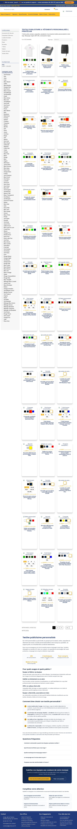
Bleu (5, 159)
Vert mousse (7, 191)
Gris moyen (7, 197)
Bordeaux (6, 114)
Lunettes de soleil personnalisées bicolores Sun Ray (47, 235)
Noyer (5, 297)
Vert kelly (6, 222)
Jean (5, 78)
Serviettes (4, 44)
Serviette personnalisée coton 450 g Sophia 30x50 (29, 272)
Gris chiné (7, 186)
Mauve (5, 231)
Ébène (5, 287)
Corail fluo (7, 229)
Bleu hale (6, 204)
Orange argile (7, 258)
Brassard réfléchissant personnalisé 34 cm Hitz (65, 90)
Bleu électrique (8, 285)
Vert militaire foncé (9, 290)
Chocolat (6, 247)
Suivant (71, 628)
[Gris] (48, 60)
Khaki (5, 96)
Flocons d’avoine (8, 200)
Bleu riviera (7, 269)
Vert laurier (7, 315)
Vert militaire (7, 101)
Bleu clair (6, 153)
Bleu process (7, 166)
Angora (6, 296)
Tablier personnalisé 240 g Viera (65, 309)
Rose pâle (6, 207)
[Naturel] (28, 521)
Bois (5, 112)
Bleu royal (7, 143)
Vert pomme (7, 74)
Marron (6, 125)
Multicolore (7, 116)
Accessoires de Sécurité (8, 33)
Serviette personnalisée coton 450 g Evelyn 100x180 (65, 601)
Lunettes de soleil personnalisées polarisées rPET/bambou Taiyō (64, 380)
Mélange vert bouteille (10, 310)
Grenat (5, 213)
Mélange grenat (8, 305)
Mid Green (6, 162)
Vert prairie (7, 312)
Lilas (5, 80)
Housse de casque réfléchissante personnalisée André (29, 198)
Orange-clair (7, 87)
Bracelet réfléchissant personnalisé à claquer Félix (29, 454)
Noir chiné (7, 184)
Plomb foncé (7, 234)
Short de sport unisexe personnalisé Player (47, 131)
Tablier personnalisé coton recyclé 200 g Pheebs (29, 530)
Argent (5, 161)
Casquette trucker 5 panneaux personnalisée (29, 91)
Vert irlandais (7, 301)
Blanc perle (7, 215)
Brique (5, 202)
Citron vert (6, 148)
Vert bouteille (7, 94)
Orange (6, 152)
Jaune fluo (7, 224)
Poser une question (59, 779)
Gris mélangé (7, 92)
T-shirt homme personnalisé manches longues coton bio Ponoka (64, 423)
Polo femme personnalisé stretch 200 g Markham (47, 168)
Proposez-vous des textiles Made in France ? (36, 762)
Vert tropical (7, 294)
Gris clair (6, 141)
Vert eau (6, 134)
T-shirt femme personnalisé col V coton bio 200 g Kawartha (47, 315)
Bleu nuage (7, 211)
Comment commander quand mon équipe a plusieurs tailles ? (41, 743)
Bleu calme (7, 265)
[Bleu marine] (44, 121)
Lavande (6, 180)
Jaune (5, 132)
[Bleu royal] (48, 266)
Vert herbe (7, 251)
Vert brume (7, 260)
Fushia (6, 173)
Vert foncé (7, 105)
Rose (5, 130)
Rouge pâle (7, 263)
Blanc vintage (7, 272)
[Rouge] (67, 119)
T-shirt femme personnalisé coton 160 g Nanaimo (65, 170)
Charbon (6, 121)
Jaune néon (7, 164)
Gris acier (6, 182)
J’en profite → (69, 2)
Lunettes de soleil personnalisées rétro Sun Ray (29, 127)
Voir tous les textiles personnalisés (39, 779)
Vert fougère (7, 189)
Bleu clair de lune (9, 227)
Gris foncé (7, 89)
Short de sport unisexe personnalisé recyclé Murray (29, 497)
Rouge (5, 157)
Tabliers (4, 49)
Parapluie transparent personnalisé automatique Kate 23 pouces (65, 453)
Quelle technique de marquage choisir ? (35, 752)
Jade (5, 319)
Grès (5, 206)
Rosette (6, 220)
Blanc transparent (9, 195)
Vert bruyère (7, 198)
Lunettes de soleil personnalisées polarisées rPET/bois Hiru (65, 489)
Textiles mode (5, 53)
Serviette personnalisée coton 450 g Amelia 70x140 (47, 492)
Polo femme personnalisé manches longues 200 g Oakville (47, 423)
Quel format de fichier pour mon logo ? (35, 748)
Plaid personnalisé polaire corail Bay (47, 199)
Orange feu (7, 317)
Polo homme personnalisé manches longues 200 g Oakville (29, 314)
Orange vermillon (8, 288)
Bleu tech (6, 209)
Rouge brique (7, 256)
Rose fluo (6, 236)
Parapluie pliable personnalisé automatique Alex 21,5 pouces (47, 91)
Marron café (7, 193)
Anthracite (6, 144)
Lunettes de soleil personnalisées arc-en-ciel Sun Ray (47, 344)
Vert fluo (6, 240)
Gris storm (6, 179)
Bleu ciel (6, 99)
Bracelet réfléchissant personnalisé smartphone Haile (47, 527)
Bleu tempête (7, 279)
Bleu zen (6, 270)
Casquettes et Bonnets (7, 35)
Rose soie (6, 321)
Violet (5, 150)
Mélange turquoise (9, 308)
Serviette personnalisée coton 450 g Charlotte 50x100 (47, 383)
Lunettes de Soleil (6, 37)
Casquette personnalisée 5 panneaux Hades (65, 527)
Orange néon (7, 171)
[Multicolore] (47, 338)
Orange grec (7, 261)
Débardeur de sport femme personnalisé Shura (47, 606)
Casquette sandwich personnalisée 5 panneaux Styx (29, 418)
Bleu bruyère (7, 85)
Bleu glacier (7, 81)
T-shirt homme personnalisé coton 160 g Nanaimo (29, 73)
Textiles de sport (6, 51)
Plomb (5, 216)
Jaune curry (7, 283)
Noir (5, 76)
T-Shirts (4, 46)
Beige (5, 135)
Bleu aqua (6, 168)
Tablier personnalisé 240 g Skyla (65, 199)
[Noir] (65, 60)
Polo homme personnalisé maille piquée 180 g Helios (29, 572)
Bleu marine (7, 110)
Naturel (6, 119)
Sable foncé (7, 225)
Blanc (5, 155)
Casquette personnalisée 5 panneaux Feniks (29, 165)
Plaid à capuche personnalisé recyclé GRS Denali (29, 380)
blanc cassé (7, 90)
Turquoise (6, 123)
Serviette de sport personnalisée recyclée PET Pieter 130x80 (64, 126)
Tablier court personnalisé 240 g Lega (64, 66)
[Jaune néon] (65, 84)
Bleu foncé (7, 177)
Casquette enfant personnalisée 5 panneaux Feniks (65, 273)
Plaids (3, 42)
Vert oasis (6, 252)
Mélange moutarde (9, 306)
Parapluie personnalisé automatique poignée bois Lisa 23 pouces (29, 238)
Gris (5, 128)
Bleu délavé (7, 267)
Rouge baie (7, 278)
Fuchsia (6, 117)
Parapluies (4, 40)
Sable (5, 83)
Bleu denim (7, 242)
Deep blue (7, 245)
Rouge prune (7, 314)
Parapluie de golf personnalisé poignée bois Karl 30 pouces (29, 345)
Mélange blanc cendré (10, 281)
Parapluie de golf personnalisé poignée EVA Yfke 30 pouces (65, 563)
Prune (5, 108)
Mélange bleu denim (9, 303)
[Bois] (65, 374)
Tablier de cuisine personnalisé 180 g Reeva (47, 453)
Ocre (5, 254)
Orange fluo (7, 233)
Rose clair (7, 170)
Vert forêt (6, 103)
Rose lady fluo (8, 238)
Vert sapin (6, 218)
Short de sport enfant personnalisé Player (65, 238)
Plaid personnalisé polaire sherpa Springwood (47, 66)
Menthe (6, 126)
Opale (5, 274)
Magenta (6, 146)
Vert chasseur (7, 175)
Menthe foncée (8, 292)
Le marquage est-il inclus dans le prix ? (35, 757)
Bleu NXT (6, 188)
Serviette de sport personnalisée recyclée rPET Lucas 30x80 (64, 344)
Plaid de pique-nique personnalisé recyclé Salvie (47, 272)
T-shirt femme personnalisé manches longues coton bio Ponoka (47, 566)
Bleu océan (7, 98)
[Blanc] (53, 157)
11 (67, 627)
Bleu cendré (7, 243)
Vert (5, 137)
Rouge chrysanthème (10, 276)
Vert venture (7, 249)
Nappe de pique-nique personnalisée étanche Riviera (29, 599)
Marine (6, 139)
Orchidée (6, 299)
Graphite (6, 107)
